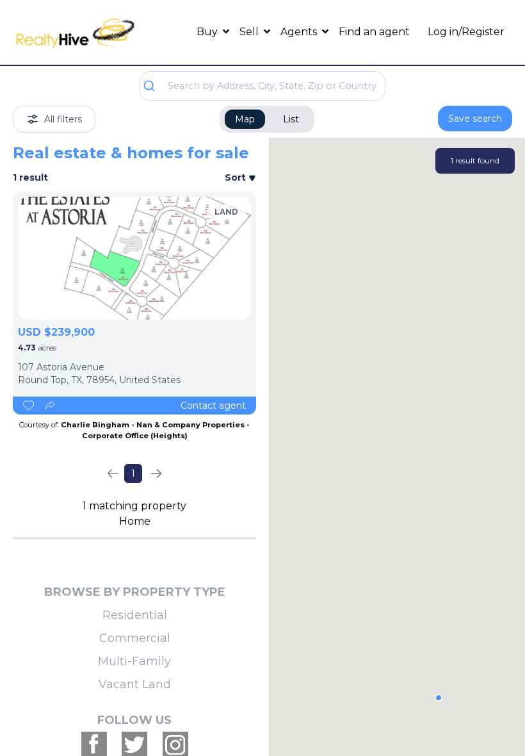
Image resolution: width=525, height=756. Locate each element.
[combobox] (262, 86)
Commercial (134, 638)
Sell (250, 32)
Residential (134, 615)
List (291, 119)
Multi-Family (134, 661)
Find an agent (374, 32)
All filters (63, 119)
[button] (438, 698)
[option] (134, 258)
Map (245, 119)
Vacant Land (135, 684)
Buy (208, 32)
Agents (299, 32)
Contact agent (213, 405)
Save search (475, 118)
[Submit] (154, 86)
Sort (236, 177)
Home (134, 521)
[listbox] (134, 258)
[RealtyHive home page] (75, 32)
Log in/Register (466, 32)
